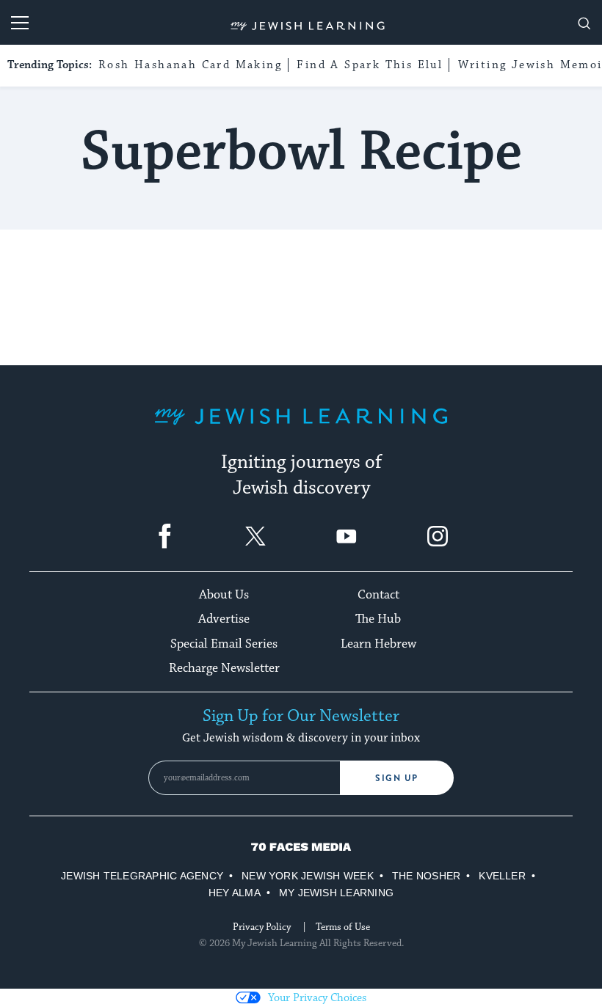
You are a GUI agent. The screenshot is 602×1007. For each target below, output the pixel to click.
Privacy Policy (262, 927)
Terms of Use (343, 927)
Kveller (502, 876)
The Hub (378, 619)
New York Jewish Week (308, 876)
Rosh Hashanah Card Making (190, 65)
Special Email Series (224, 644)
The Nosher (426, 876)
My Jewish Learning (336, 892)
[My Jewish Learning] (301, 428)
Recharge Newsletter (224, 668)
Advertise (224, 619)
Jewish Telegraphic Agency (142, 876)
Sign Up (396, 778)
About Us (224, 595)
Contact (378, 595)
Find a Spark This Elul (370, 65)
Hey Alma (234, 892)
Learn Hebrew (378, 644)
